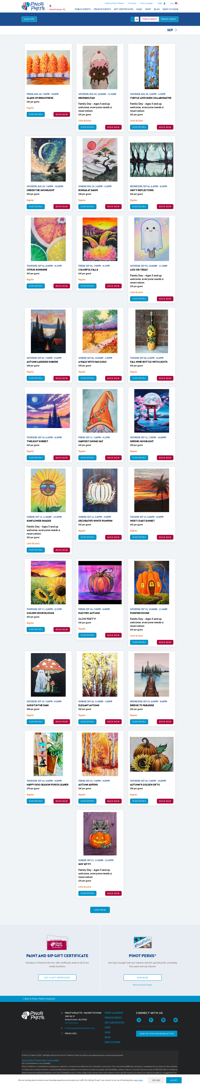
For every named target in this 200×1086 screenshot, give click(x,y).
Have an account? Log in (142, 985)
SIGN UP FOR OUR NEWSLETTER (157, 1033)
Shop (148, 9)
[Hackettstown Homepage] (34, 6)
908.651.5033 (71, 1033)
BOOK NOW (62, 114)
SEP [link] (170, 30)
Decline (156, 1080)
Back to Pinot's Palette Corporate (40, 998)
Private (168, 19)
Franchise (132, 3)
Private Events (102, 9)
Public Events (83, 9)
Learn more (138, 1080)
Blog (157, 9)
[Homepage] (41, 1015)
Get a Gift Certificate (57, 977)
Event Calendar (114, 1012)
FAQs (139, 9)
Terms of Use (27, 1060)
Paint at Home (170, 9)
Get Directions (71, 1022)
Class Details (36, 114)
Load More (100, 910)
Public (149, 19)
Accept (173, 1080)
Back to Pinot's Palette (115, 3)
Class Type (29, 19)
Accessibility (53, 1060)
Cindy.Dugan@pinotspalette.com (80, 1028)
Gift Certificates (123, 9)
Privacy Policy (41, 1060)
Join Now (142, 977)
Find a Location (147, 3)
